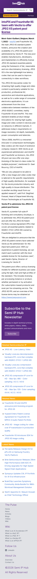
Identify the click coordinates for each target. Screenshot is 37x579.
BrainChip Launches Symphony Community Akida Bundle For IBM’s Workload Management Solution (19, 484)
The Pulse (31, 15)
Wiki (6, 521)
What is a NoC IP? (12, 533)
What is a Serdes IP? (13, 538)
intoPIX (13, 41)
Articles (8, 514)
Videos (7, 519)
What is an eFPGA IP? (13, 541)
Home (7, 509)
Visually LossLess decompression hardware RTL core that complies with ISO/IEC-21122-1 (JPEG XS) (19, 357)
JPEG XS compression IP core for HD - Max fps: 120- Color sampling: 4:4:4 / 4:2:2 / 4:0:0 (20, 389)
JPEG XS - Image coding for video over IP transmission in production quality (19, 427)
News (7, 511)
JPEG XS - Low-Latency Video (18, 349)
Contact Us (9, 562)
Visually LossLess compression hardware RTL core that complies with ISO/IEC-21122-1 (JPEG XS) (19, 368)
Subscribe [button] (12, 334)
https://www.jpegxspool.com (14, 297)
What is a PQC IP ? (12, 536)
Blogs (7, 516)
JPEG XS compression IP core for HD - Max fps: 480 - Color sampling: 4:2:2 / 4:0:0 (19, 378)
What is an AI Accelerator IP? (16, 531)
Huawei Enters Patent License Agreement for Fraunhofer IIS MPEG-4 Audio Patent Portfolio (18, 417)
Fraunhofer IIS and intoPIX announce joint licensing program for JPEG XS (19, 406)
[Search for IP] (31, 10)
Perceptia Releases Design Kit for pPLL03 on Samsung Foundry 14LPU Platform (19, 452)
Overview (8, 560)
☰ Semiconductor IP (10, 15)
